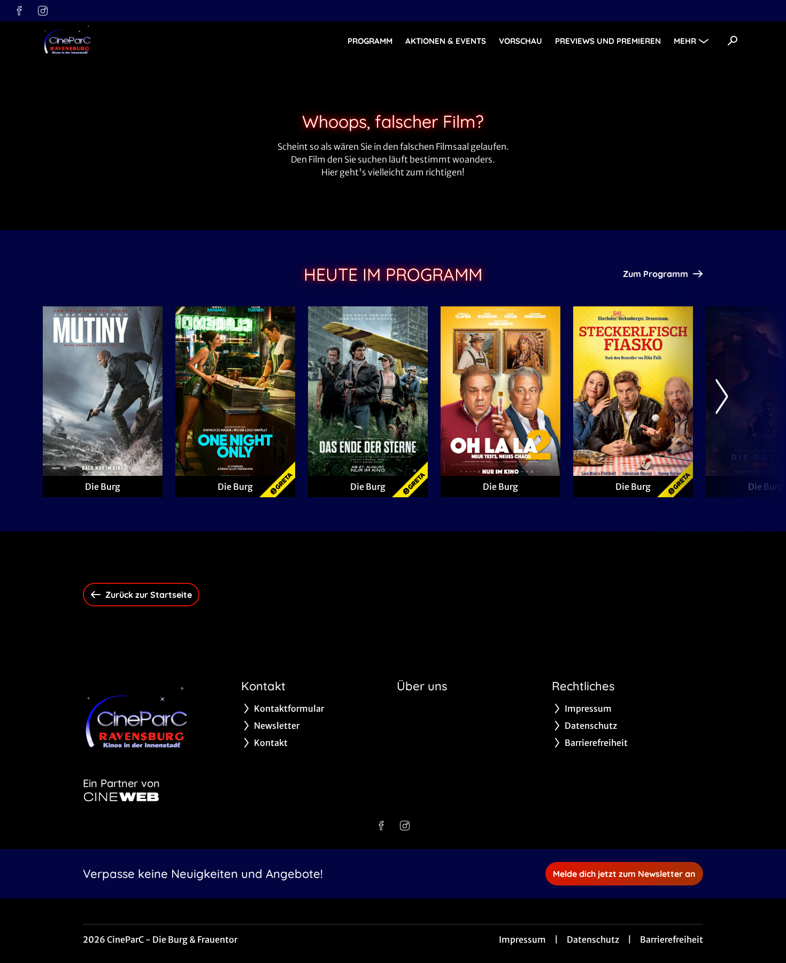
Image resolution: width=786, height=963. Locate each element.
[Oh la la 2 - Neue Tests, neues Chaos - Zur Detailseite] (500, 391)
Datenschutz (593, 939)
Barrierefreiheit (671, 939)
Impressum (522, 939)
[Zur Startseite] (117, 40)
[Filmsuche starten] (732, 40)
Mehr (685, 41)
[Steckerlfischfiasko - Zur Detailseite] (633, 391)
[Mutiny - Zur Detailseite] (103, 391)
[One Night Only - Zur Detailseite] (235, 391)
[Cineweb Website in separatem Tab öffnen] (121, 797)
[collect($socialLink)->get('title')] (19, 10)
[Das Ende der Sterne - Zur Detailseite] (368, 391)
